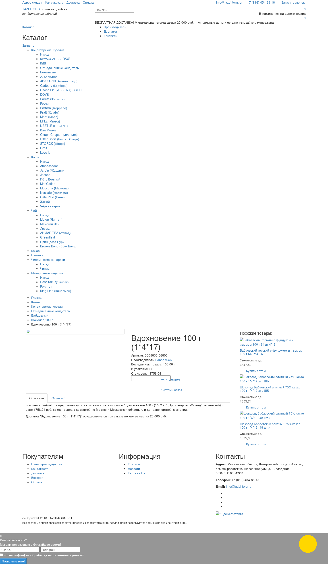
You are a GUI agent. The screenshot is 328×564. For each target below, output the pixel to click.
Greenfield (47, 237)
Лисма (45, 228)
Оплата (88, 2)
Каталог (28, 27)
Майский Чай (49, 224)
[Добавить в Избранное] (135, 389)
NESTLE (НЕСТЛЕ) (54, 125)
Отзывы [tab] (58, 398)
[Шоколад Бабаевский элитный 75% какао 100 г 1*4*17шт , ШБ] (273, 378)
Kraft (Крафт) (49, 112)
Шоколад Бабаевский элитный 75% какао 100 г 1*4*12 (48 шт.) (270, 425)
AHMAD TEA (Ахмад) (55, 232)
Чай (34, 210)
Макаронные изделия (47, 273)
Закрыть (28, 45)
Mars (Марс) (49, 116)
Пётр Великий (50, 179)
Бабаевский (39, 315)
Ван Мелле (48, 130)
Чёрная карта (50, 206)
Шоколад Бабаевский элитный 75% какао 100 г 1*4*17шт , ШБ (270, 389)
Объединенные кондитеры (59, 67)
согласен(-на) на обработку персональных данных (44, 555)
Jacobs (45, 174)
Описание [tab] (36, 398)
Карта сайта (136, 473)
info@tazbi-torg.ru (228, 2)
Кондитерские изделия (47, 50)
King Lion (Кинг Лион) (55, 290)
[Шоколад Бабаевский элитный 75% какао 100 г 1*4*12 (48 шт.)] (273, 415)
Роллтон (46, 286)
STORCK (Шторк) (52, 143)
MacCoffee (47, 183)
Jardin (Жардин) (52, 170)
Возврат (37, 477)
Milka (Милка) (50, 121)
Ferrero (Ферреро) (53, 108)
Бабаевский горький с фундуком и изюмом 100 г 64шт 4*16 (271, 352)
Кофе (35, 157)
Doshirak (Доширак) (54, 282)
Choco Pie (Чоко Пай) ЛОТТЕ (61, 90)
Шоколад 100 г (42, 319)
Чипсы (45, 268)
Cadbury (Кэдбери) (54, 85)
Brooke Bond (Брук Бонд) (58, 246)
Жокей (45, 201)
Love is (45, 152)
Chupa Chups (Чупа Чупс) (59, 134)
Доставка (73, 2)
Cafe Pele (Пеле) (52, 197)
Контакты (110, 35)
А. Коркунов (48, 76)
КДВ (43, 63)
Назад (44, 54)
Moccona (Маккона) (54, 188)
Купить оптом (170, 379)
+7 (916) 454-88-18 (261, 2)
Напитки (37, 255)
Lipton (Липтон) (51, 219)
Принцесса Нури (52, 241)
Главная (37, 297)
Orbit (43, 148)
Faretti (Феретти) (52, 99)
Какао (35, 250)
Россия (45, 103)
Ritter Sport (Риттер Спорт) (59, 139)
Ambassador (49, 166)
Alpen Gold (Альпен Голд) (58, 81)
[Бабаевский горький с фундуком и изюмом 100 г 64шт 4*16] (273, 341)
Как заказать (54, 2)
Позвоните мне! (13, 561)
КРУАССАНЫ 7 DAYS (55, 58)
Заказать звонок (292, 2)
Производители (115, 27)
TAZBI (31, 9)
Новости (134, 468)
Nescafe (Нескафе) (54, 192)
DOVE (44, 94)
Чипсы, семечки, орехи (48, 259)
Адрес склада (32, 2)
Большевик (48, 72)
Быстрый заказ (171, 389)
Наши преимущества (46, 464)
